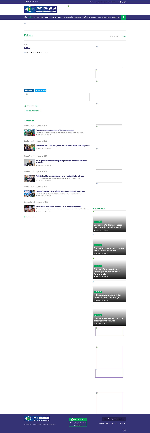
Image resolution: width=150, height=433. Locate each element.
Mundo (104, 17)
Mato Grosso (92, 17)
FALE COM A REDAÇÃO (110, 423)
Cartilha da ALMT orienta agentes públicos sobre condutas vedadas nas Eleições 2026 (60, 191)
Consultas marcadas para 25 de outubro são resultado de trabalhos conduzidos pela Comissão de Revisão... (62, 209)
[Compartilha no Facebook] (29, 90)
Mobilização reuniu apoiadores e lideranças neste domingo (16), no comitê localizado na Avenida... (60, 132)
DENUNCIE (101, 423)
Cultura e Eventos (60, 17)
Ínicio (111, 36)
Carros (109, 17)
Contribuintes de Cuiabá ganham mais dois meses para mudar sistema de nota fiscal (108, 226)
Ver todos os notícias (31, 217)
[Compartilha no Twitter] (40, 90)
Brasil (99, 17)
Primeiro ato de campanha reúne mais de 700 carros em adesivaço (55, 130)
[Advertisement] (109, 176)
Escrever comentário (33, 110)
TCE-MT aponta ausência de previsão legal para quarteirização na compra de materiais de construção (61, 162)
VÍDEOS (91, 2)
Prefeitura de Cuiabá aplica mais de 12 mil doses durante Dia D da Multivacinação (107, 296)
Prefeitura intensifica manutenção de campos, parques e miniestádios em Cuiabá (109, 249)
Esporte (52, 17)
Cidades (47, 17)
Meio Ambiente (78, 17)
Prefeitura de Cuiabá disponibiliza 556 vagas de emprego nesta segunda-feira (108, 319)
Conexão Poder (116, 17)
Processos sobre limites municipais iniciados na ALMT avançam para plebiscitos (58, 206)
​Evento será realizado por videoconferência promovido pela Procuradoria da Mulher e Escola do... (59, 178)
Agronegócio (69, 17)
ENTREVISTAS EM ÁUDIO (101, 2)
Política (30, 17)
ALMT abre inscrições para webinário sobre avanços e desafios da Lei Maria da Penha (60, 176)
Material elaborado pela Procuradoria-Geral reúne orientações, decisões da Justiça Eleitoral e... (59, 193)
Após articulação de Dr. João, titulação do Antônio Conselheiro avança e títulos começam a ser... (63, 145)
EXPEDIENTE (112, 2)
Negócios (85, 17)
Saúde (41, 17)
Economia (36, 17)
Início (25, 17)
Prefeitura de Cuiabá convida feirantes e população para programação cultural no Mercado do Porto (107, 271)
